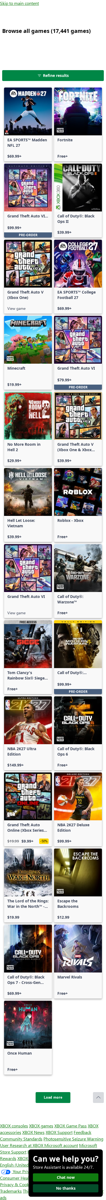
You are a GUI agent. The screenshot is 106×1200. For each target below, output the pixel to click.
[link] (28, 124)
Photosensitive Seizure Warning (73, 1139)
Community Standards (21, 1139)
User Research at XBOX (22, 1145)
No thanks (66, 1188)
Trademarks (11, 1191)
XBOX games (41, 1126)
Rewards (8, 1158)
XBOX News (33, 1132)
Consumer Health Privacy (24, 1178)
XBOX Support (59, 1132)
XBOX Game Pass (70, 1126)
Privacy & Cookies (17, 1184)
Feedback (82, 1132)
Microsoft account (61, 1145)
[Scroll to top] (98, 1097)
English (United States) (21, 1165)
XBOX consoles (14, 1126)
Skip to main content (19, 3)
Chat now (66, 1177)
